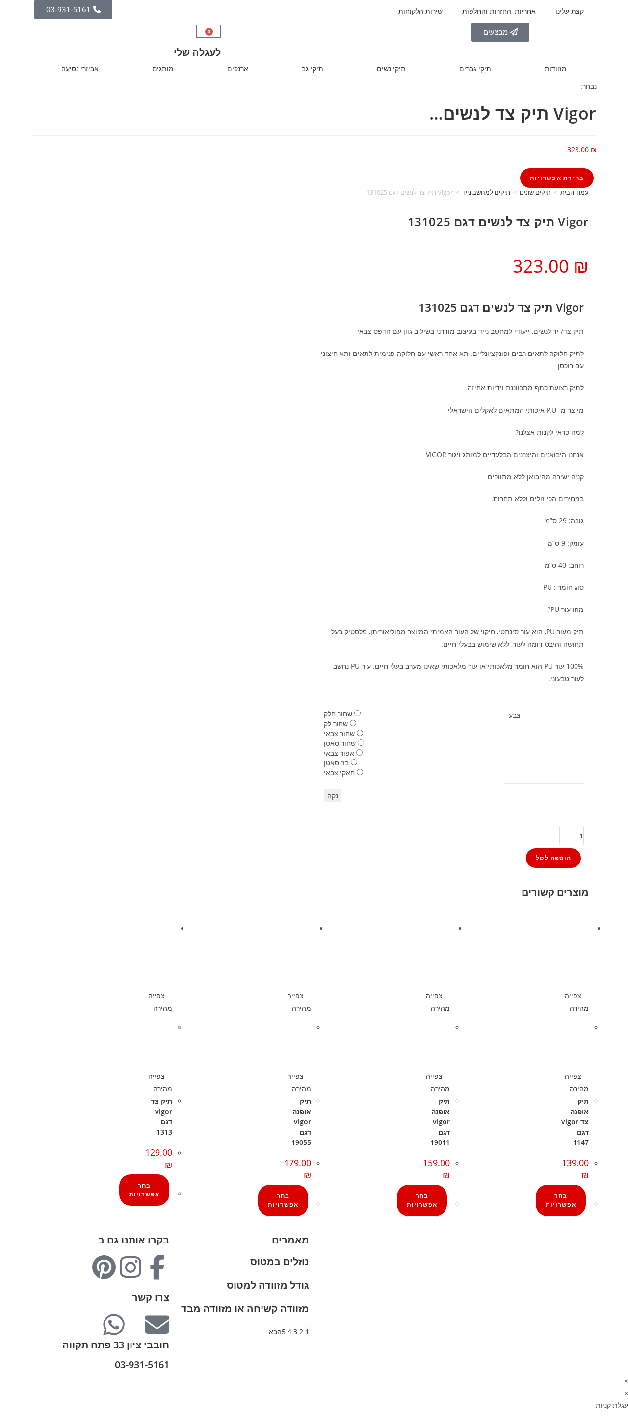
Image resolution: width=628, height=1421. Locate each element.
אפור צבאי (339, 753)
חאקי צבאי (339, 772)
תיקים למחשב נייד (486, 192)
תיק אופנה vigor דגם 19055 (301, 1121)
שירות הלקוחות (420, 11)
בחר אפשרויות (561, 1200)
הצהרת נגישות (568, 1315)
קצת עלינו (569, 11)
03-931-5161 (142, 1364)
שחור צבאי (339, 733)
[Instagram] (130, 1267)
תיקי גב (312, 68)
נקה (332, 795)
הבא (275, 1331)
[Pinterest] (104, 1267)
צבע (515, 715)
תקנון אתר (574, 1302)
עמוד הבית (574, 192)
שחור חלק (338, 713)
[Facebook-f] (157, 1267)
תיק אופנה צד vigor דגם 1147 (575, 1121)
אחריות (578, 1265)
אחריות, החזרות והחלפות (499, 11)
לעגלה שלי (197, 52)
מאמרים (290, 1239)
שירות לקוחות (569, 1290)
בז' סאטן (336, 762)
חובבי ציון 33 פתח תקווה (115, 1344)
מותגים (163, 68)
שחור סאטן (340, 743)
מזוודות (556, 68)
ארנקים (237, 68)
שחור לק (336, 723)
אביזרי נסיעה (80, 68)
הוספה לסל (553, 858)
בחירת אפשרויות (557, 178)
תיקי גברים (475, 68)
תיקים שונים (535, 192)
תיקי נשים (391, 68)
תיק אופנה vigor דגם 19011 (440, 1121)
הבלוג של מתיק (566, 1253)
